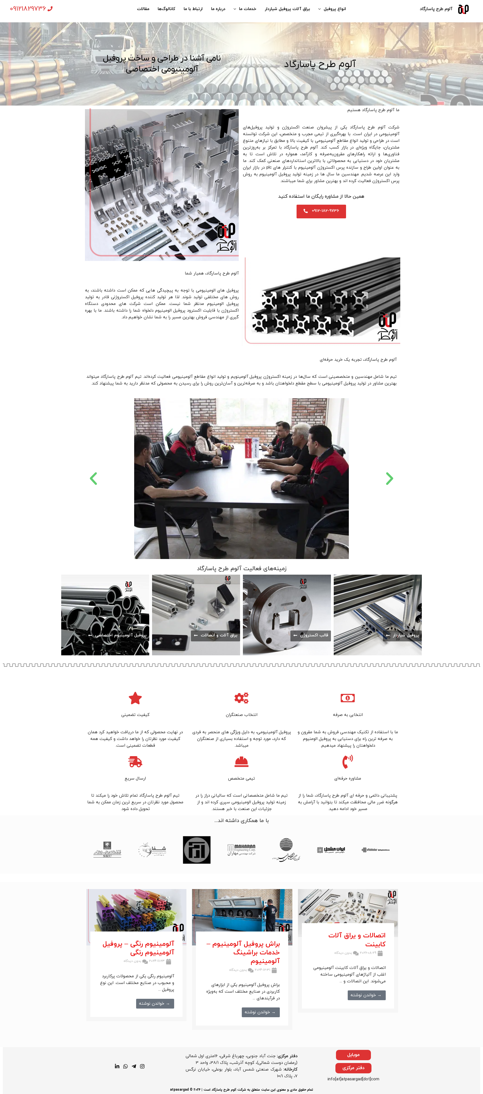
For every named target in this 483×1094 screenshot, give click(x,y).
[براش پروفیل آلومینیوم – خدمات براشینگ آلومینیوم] (242, 917)
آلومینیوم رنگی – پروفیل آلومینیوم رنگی (138, 948)
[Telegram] (133, 1066)
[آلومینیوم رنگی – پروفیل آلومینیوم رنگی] (136, 917)
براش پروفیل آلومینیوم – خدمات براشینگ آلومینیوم (243, 952)
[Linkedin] (117, 1066)
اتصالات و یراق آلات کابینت (357, 940)
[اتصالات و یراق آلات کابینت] (348, 913)
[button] (93, 478)
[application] (321, 9)
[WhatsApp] (125, 1066)
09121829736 (28, 9)
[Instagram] (142, 1066)
